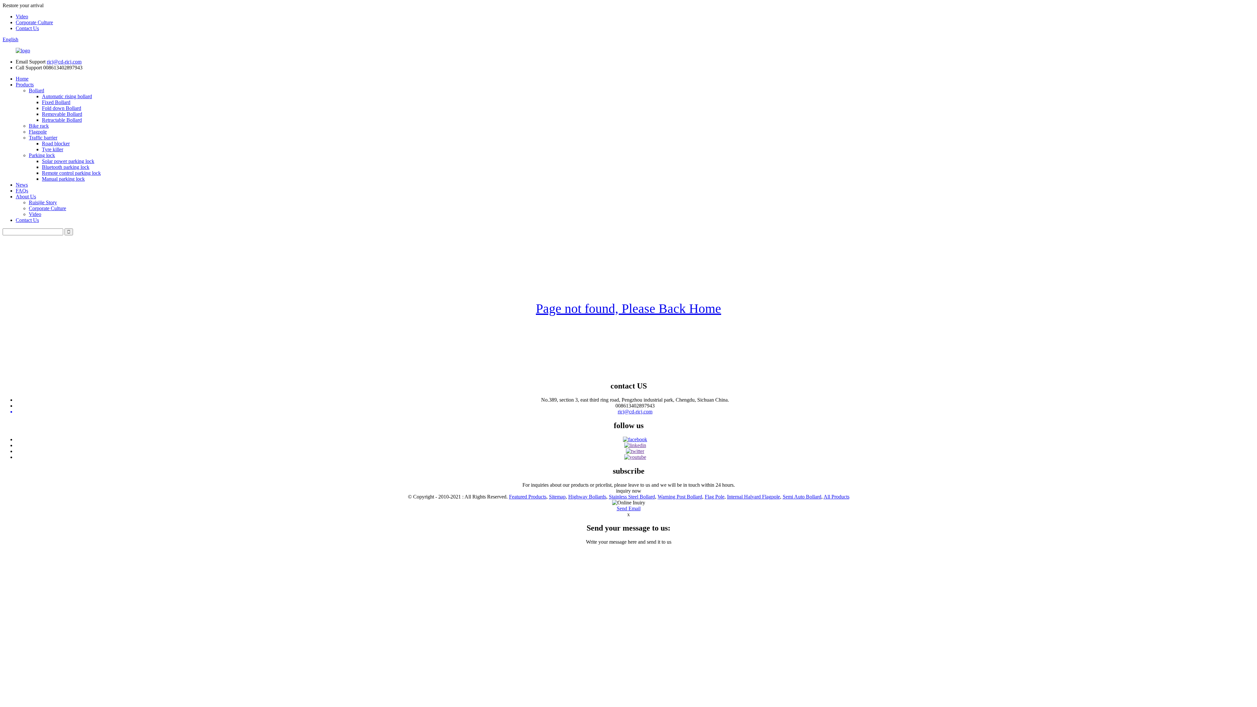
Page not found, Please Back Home (628, 308)
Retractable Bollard (62, 120)
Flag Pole (714, 496)
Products (25, 84)
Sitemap (557, 496)
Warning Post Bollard (680, 496)
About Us (26, 196)
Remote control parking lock (71, 173)
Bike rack (39, 126)
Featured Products (527, 496)
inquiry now (628, 491)
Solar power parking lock (68, 161)
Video (22, 16)
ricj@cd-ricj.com (64, 61)
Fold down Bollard (61, 108)
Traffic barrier (43, 137)
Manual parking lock (63, 179)
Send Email (629, 508)
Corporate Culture (34, 22)
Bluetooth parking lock (65, 167)
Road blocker (56, 143)
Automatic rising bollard (67, 96)
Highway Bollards (587, 496)
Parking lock (42, 155)
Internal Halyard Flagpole (753, 496)
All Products (836, 496)
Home (22, 79)
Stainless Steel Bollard (632, 496)
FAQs (22, 190)
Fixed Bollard (56, 102)
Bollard (36, 90)
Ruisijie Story (43, 202)
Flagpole (38, 132)
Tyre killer (52, 149)
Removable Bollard (62, 114)
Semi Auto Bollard (802, 496)
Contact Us (27, 28)
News (22, 185)
